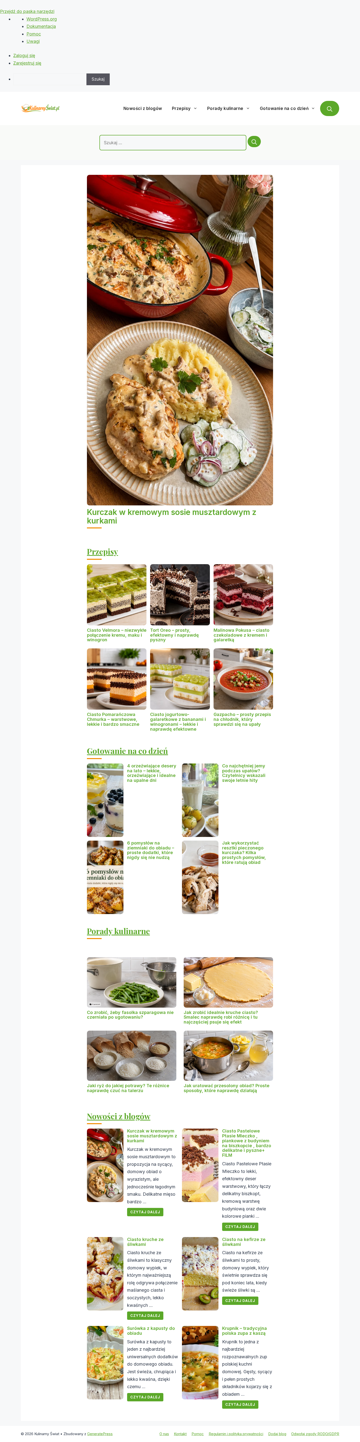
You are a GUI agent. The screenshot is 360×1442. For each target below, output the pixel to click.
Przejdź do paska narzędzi (27, 11)
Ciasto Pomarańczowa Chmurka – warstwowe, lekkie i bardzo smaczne (113, 719)
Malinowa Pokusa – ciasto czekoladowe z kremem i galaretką (241, 635)
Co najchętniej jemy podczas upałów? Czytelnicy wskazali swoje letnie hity (243, 773)
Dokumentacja (41, 26)
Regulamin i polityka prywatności (236, 1433)
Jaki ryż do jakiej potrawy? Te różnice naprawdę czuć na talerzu (128, 1088)
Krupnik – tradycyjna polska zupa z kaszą (244, 1331)
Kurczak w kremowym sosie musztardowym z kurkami (171, 516)
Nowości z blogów (142, 108)
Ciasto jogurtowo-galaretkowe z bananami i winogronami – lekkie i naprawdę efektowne (178, 721)
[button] (329, 108)
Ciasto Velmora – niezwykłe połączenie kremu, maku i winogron (116, 635)
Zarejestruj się (27, 63)
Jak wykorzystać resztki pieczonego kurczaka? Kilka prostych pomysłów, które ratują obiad (244, 852)
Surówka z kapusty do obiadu (151, 1331)
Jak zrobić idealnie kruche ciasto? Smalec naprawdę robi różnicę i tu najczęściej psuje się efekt (221, 1017)
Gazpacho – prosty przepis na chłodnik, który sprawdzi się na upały (242, 719)
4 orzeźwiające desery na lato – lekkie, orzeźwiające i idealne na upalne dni (151, 773)
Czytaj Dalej (145, 1212)
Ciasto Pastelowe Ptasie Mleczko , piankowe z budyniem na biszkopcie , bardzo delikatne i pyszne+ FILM (246, 1143)
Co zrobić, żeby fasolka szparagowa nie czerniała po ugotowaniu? (130, 1015)
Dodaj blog (277, 1433)
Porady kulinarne (225, 108)
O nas (164, 1433)
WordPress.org (41, 19)
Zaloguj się (24, 55)
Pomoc (33, 33)
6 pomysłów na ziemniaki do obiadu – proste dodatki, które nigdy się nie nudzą (150, 850)
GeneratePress (100, 1433)
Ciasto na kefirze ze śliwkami (243, 1242)
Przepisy (181, 108)
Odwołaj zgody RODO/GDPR (315, 1433)
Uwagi (33, 41)
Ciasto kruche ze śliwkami (145, 1242)
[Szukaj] (254, 141)
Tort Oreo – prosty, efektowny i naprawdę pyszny (174, 635)
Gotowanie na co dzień (284, 108)
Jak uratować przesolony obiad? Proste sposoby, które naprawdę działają (226, 1088)
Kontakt (180, 1433)
